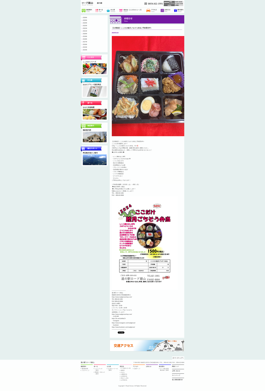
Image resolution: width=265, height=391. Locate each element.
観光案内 (161, 366)
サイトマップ (176, 375)
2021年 (85, 31)
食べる (96, 366)
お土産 (109, 366)
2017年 (85, 42)
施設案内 (83, 366)
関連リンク (175, 366)
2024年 (85, 23)
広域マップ (137, 368)
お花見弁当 (124, 376)
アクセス (135, 366)
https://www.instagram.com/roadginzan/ (123, 323)
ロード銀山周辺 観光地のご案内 (164, 369)
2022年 (85, 28)
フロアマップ (85, 370)
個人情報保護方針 (177, 379)
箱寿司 (123, 370)
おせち (123, 372)
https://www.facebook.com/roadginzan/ (123, 327)
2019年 (85, 36)
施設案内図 (85, 368)
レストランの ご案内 (98, 369)
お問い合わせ (176, 371)
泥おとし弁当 (124, 378)
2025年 (85, 20)
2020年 (85, 33)
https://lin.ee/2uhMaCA (119, 318)
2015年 (85, 47)
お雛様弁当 (124, 374)
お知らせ (148, 366)
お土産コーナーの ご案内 (113, 369)
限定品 (125, 367)
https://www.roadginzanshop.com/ (122, 297)
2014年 (85, 50)
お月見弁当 (124, 380)
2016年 (85, 44)
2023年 (85, 25)
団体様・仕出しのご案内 (100, 373)
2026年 (85, 17)
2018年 (85, 39)
